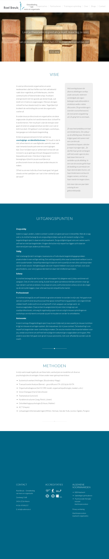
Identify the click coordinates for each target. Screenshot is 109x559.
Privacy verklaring (78, 509)
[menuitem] (31, 6)
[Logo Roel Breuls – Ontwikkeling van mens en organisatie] (22, 6)
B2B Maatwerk (80, 492)
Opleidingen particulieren (83, 496)
